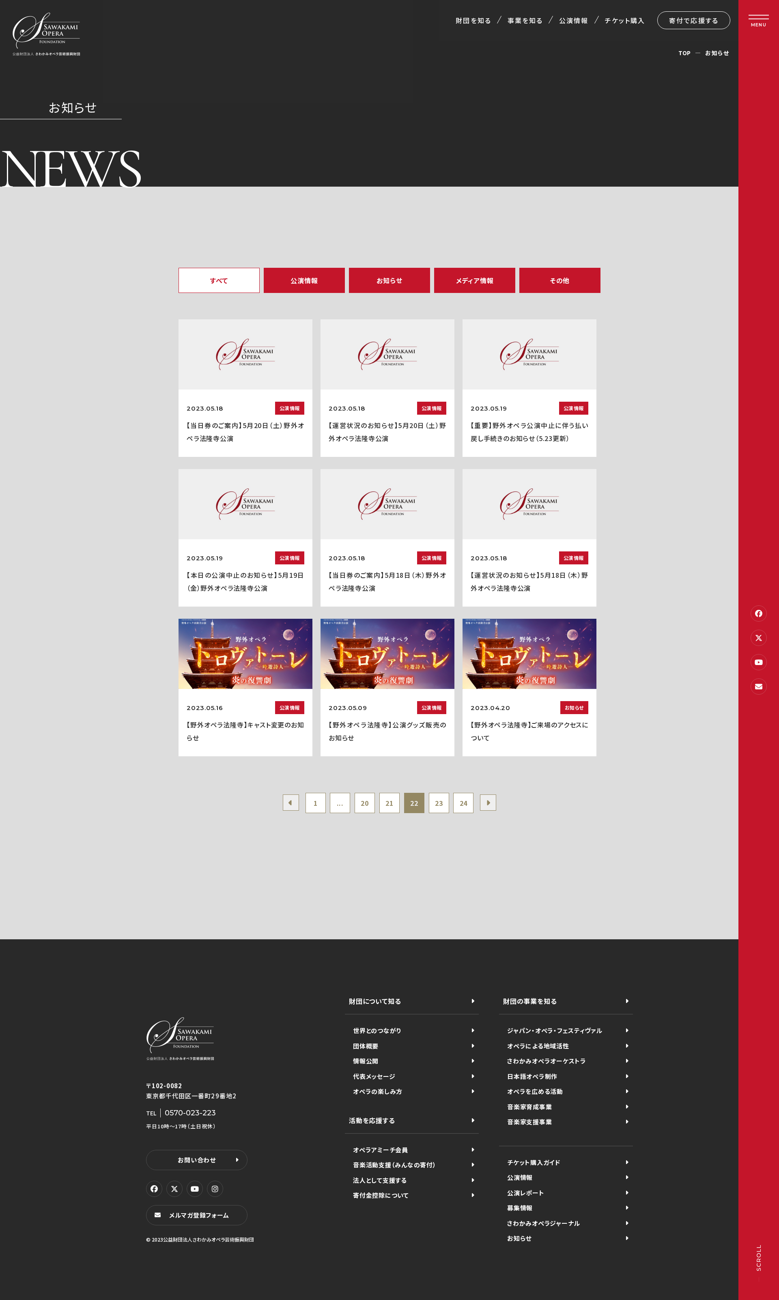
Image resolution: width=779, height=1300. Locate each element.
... (340, 803)
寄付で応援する (694, 20)
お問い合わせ (197, 1160)
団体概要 (366, 1046)
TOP (684, 53)
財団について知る (375, 1001)
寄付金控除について (381, 1195)
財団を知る (473, 20)
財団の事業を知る (530, 1001)
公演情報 (573, 20)
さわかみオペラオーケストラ (546, 1061)
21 (389, 803)
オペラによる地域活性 (538, 1046)
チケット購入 (625, 20)
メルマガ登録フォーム (199, 1215)
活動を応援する (372, 1120)
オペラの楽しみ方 (377, 1091)
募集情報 (520, 1207)
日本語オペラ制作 (532, 1076)
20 (365, 803)
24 (464, 803)
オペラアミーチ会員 (380, 1149)
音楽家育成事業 (529, 1106)
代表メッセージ (374, 1076)
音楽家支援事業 (529, 1121)
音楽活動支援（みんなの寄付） (395, 1164)
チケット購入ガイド (533, 1162)
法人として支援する (380, 1180)
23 (439, 803)
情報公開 (366, 1061)
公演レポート (525, 1192)
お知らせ (519, 1238)
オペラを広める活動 (535, 1091)
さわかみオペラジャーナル (543, 1223)
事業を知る (525, 20)
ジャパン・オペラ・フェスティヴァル (555, 1030)
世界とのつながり (377, 1030)
